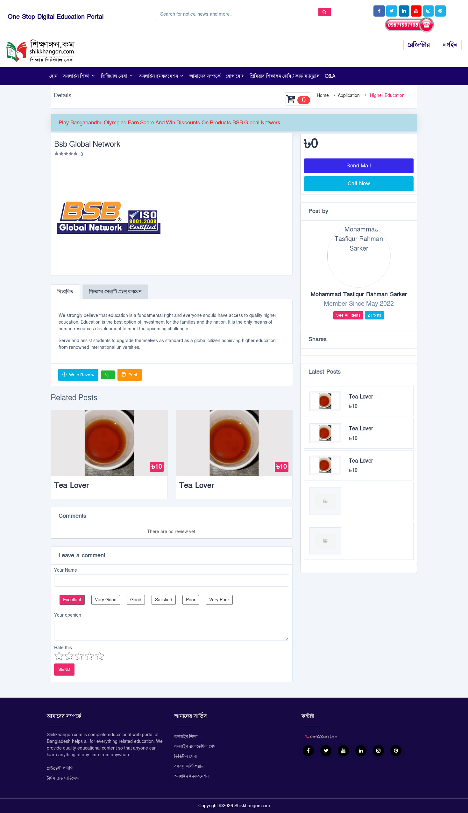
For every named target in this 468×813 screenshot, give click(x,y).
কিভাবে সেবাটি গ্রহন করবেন (115, 291)
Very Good (106, 600)
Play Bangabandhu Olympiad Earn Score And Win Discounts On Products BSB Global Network (169, 122)
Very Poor (219, 600)
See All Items (348, 315)
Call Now (359, 183)
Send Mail (358, 165)
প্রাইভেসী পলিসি (60, 768)
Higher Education (387, 95)
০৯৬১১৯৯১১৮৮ (323, 737)
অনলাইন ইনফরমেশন (159, 76)
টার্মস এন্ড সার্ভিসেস (63, 778)
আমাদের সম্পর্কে (205, 76)
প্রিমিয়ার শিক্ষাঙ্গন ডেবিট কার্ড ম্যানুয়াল (285, 76)
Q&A (330, 76)
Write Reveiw (81, 375)
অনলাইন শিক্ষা (77, 76)
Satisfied (163, 600)
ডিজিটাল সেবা (115, 76)
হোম (53, 76)
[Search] (324, 12)
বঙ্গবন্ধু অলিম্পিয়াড (189, 766)
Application (349, 95)
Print (132, 375)
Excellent (72, 600)
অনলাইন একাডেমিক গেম (195, 746)
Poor (190, 600)
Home (323, 95)
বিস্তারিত (65, 291)
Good (135, 600)
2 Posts (374, 315)
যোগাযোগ (235, 76)
